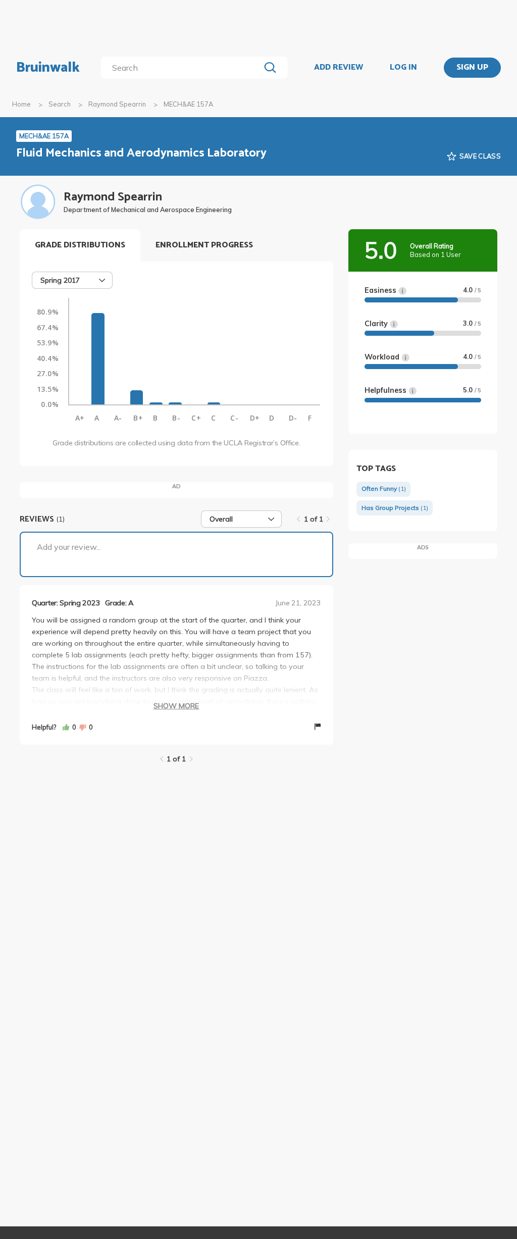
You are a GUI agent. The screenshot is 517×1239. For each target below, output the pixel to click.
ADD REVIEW (338, 67)
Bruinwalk (48, 68)
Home (21, 104)
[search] (182, 68)
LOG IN (403, 67)
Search (59, 104)
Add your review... (69, 547)
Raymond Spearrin (117, 104)
